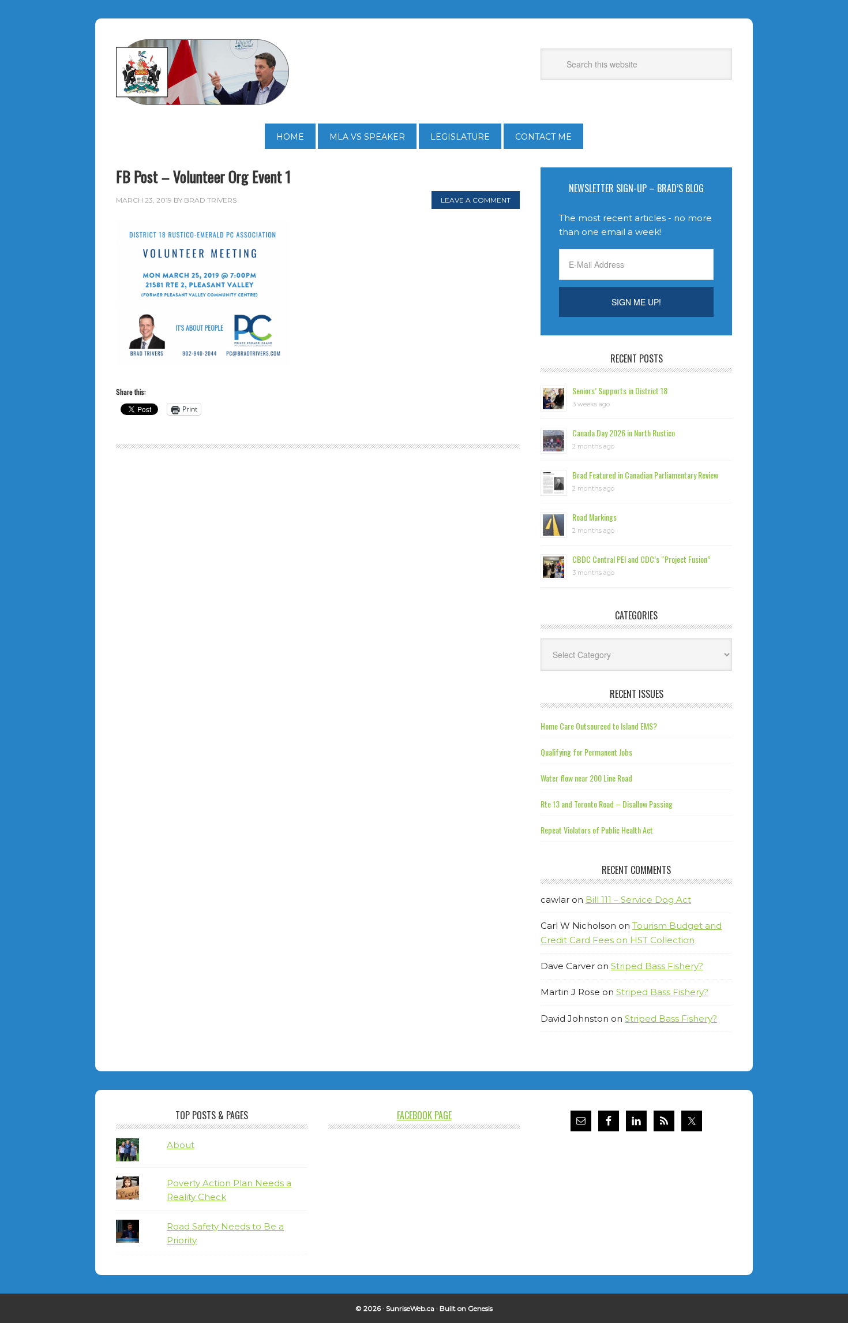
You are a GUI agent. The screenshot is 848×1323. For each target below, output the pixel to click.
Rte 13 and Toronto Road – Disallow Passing (607, 804)
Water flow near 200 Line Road (586, 778)
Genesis (480, 1308)
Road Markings (594, 517)
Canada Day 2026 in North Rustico (623, 433)
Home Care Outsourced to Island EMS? (599, 726)
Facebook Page (424, 1115)
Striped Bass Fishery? (657, 966)
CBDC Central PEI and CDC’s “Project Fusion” (641, 559)
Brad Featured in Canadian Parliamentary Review (645, 475)
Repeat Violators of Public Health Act (597, 830)
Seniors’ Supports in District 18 (619, 390)
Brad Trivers (202, 72)
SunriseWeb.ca (410, 1308)
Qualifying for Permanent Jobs (586, 752)
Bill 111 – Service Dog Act (638, 899)
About (180, 1144)
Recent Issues (636, 694)
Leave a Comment (476, 200)
